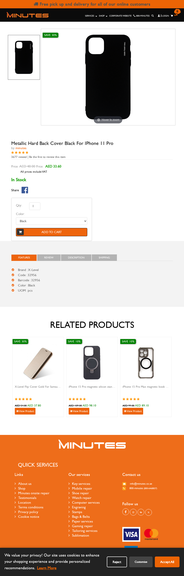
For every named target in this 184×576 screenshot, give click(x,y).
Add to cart (52, 232)
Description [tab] (76, 257)
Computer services (86, 502)
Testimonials (27, 498)
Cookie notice (28, 516)
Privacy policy (28, 512)
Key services (81, 483)
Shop (102, 16)
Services (90, 16)
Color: (20, 214)
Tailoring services (84, 531)
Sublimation (80, 535)
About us (24, 483)
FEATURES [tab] (24, 257)
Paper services (82, 521)
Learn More (47, 568)
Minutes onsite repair (33, 493)
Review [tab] (49, 257)
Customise (141, 562)
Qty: (19, 205)
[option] (24, 57)
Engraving (79, 507)
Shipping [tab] (104, 257)
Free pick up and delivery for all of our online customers (94, 4)
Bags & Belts (81, 516)
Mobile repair (82, 488)
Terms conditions (30, 507)
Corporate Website (120, 16)
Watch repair (81, 498)
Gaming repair (82, 526)
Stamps (77, 512)
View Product (26, 411)
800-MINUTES (143, 16)
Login (165, 16)
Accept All (167, 562)
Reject (117, 562)
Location (24, 502)
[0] (172, 16)
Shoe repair (80, 493)
